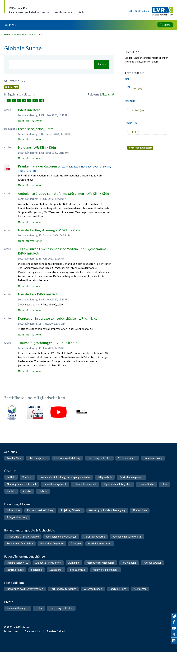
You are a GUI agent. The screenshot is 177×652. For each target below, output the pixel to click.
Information (13, 510)
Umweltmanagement (55, 484)
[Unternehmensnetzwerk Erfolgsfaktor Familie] (35, 412)
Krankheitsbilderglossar (105, 570)
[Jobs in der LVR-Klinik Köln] (174, 640)
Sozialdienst (56, 570)
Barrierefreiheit (56, 631)
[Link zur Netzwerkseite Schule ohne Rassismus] (82, 412)
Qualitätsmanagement (131, 477)
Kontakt (11, 491)
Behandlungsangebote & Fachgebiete (29, 530)
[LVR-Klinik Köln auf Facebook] (174, 622)
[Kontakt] (174, 634)
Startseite (21, 34)
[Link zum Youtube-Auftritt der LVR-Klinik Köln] (58, 412)
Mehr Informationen (30, 120)
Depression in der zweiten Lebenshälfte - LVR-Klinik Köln (59, 318)
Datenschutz (32, 631)
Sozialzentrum (77, 570)
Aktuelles (10, 452)
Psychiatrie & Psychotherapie (23, 536)
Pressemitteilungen (17, 608)
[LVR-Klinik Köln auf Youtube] (174, 628)
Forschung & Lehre (17, 504)
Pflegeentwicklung (17, 517)
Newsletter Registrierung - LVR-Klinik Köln (49, 230)
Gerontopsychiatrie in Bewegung (107, 510)
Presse (8, 602)
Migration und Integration (117, 484)
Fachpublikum (14, 583)
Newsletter (140, 589)
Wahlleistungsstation (99, 543)
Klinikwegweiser (152, 562)
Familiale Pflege (15, 570)
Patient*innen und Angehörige (24, 556)
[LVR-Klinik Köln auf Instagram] (174, 616)
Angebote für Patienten (48, 562)
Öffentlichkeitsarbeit (85, 484)
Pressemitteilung (153, 458)
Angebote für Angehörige (100, 562)
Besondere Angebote (52, 543)
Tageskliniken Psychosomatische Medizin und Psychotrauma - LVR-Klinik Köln (63, 251)
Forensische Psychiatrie (20, 543)
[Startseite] (151, 11)
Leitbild (11, 477)
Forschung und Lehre (99, 458)
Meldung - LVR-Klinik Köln (37, 147)
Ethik (164, 484)
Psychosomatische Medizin (127, 536)
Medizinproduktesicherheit (21, 484)
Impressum (11, 631)
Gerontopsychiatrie (94, 536)
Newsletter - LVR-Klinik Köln (38, 294)
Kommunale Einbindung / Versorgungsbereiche (65, 477)
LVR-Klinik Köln (29, 110)
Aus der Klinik (14, 458)
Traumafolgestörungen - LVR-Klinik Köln (48, 343)
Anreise (27, 491)
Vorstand (27, 477)
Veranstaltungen (127, 458)
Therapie (76, 543)
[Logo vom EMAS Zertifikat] (12, 412)
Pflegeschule (105, 477)
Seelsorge (36, 570)
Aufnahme (74, 562)
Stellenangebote (38, 458)
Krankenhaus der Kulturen (37, 166)
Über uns (10, 471)
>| (42, 100)
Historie (43, 491)
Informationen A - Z (17, 562)
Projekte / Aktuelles (71, 510)
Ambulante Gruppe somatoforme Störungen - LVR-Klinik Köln (63, 193)
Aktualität (107, 94)
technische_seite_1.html (36, 129)
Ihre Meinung (129, 562)
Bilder (39, 608)
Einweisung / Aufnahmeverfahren (25, 589)
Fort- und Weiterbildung (67, 458)
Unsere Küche (146, 484)
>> (35, 100)
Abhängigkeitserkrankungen (61, 536)
